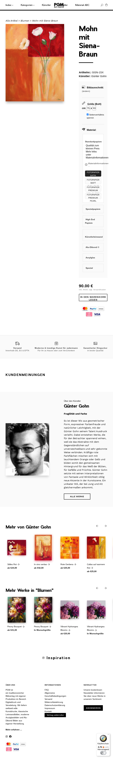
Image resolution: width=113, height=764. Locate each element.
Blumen (25, 20)
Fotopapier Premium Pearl (93, 196)
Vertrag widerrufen (55, 715)
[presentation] (95, 526)
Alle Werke (77, 496)
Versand (48, 699)
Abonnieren (93, 708)
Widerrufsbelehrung (54, 702)
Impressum (50, 708)
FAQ (47, 690)
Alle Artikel (12, 20)
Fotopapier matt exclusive (93, 181)
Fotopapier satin (93, 174)
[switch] (103, 753)
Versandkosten (99, 290)
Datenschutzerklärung (55, 705)
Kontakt (48, 711)
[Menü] (108, 735)
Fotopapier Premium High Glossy (93, 188)
